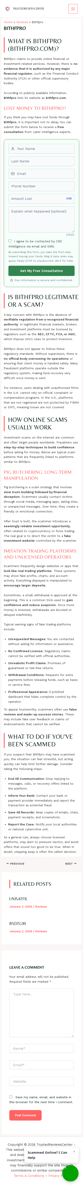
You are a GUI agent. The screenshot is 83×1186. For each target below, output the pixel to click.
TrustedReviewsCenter (28, 8)
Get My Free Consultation (41, 271)
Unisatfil (18, 898)
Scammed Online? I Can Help (47, 1155)
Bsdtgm (17, 923)
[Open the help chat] (70, 1173)
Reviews (41, 906)
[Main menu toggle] (73, 9)
